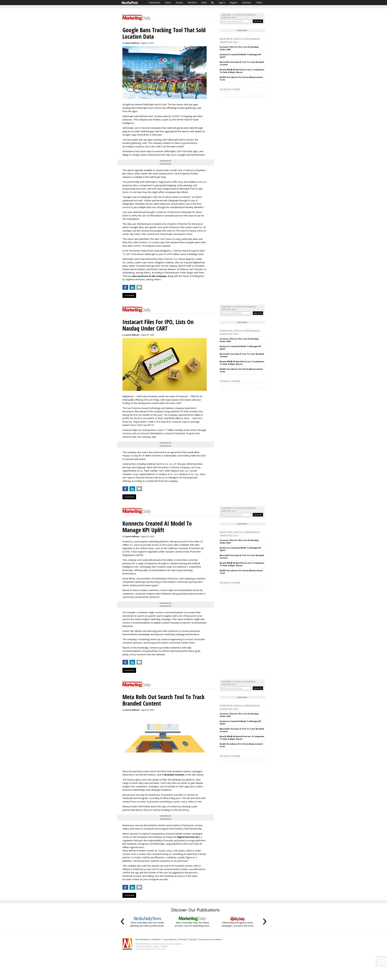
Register (234, 2)
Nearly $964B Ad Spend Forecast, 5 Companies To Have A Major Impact (242, 70)
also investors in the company (149, 276)
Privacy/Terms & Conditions (210, 939)
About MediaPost (142, 939)
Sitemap (192, 939)
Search (212, 2)
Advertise (246, 2)
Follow (259, 2)
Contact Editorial (169, 939)
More (204, 2)
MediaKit (156, 939)
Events (168, 2)
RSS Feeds (183, 939)
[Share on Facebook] (125, 287)
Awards (179, 2)
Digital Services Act (188, 836)
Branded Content (174, 774)
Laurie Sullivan (132, 43)
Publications (154, 2)
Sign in (222, 2)
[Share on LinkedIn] (132, 287)
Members (192, 2)
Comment (129, 295)
